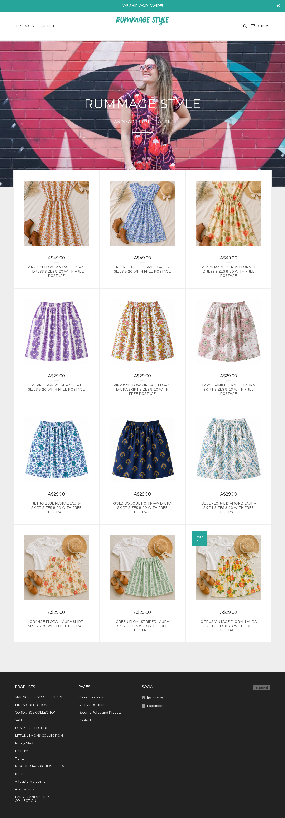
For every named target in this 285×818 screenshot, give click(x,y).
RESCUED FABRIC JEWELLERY (40, 766)
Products (25, 26)
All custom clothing (30, 781)
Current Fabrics (90, 697)
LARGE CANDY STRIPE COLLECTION (33, 799)
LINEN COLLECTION (31, 705)
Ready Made (25, 743)
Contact (47, 26)
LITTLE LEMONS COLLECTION (39, 736)
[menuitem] (25, 26)
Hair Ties (21, 751)
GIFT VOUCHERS (91, 705)
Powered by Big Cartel (261, 687)
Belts (19, 774)
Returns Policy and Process (99, 712)
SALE (19, 720)
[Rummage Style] (142, 26)
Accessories (24, 789)
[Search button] (244, 26)
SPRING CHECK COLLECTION (38, 697)
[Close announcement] (278, 6)
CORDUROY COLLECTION (36, 712)
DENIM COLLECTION (32, 728)
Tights (19, 758)
